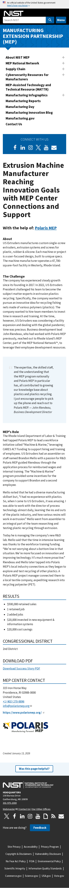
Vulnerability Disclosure (48, 854)
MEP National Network (22, 63)
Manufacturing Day (20, 107)
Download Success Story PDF (21, 668)
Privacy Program (50, 846)
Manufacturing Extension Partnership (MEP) (33, 36)
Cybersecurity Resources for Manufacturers (27, 77)
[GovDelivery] (54, 147)
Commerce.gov (13, 875)
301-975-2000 (10, 802)
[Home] (13, 13)
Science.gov (31, 875)
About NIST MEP (18, 57)
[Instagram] (30, 147)
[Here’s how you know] (34, 4)
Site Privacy (14, 846)
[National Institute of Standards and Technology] (28, 784)
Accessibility (31, 846)
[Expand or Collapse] (63, 57)
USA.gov (46, 875)
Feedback (39, 828)
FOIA (31, 861)
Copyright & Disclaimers (18, 854)
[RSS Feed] (53, 816)
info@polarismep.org (16, 706)
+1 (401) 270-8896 (13, 701)
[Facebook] (15, 147)
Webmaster (9, 809)
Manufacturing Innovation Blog (29, 112)
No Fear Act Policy (16, 861)
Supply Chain (15, 69)
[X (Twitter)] (38, 147)
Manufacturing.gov (20, 118)
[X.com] (7, 816)
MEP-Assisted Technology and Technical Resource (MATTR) (28, 87)
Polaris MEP (46, 227)
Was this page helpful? (34, 769)
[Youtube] (46, 147)
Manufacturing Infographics (27, 95)
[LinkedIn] (23, 147)
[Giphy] (46, 816)
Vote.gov (59, 875)
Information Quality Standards (45, 868)
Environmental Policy (49, 861)
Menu (61, 20)
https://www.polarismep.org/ (22, 712)
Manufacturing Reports (23, 101)
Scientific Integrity (14, 868)
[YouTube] (38, 816)
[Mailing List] (61, 816)
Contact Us (14, 124)
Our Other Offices (41, 809)
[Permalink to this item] (59, 228)
